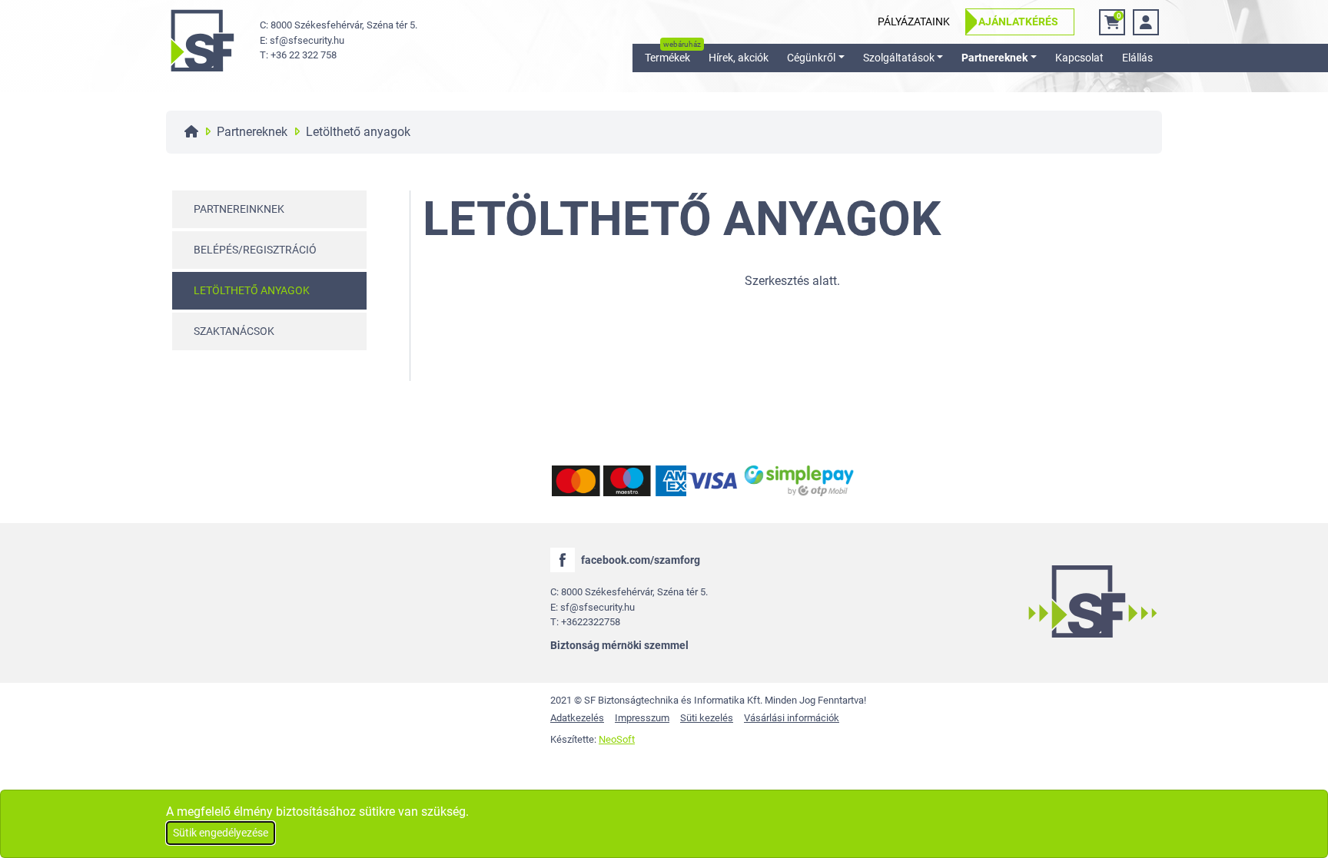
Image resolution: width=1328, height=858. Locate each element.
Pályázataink (914, 21)
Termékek (667, 57)
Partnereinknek (239, 209)
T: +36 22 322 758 (298, 55)
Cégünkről (811, 57)
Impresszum (642, 718)
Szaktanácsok (234, 331)
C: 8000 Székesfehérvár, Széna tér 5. (338, 25)
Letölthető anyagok (252, 290)
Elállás (1137, 57)
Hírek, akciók (739, 57)
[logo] (202, 40)
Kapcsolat (1079, 57)
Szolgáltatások (899, 57)
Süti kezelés (706, 718)
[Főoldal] (191, 131)
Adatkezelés (577, 718)
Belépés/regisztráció (255, 249)
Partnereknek (994, 57)
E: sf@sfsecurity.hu (302, 40)
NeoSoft (617, 739)
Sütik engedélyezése (220, 833)
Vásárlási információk (791, 718)
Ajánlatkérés (1018, 21)
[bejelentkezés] (1146, 22)
